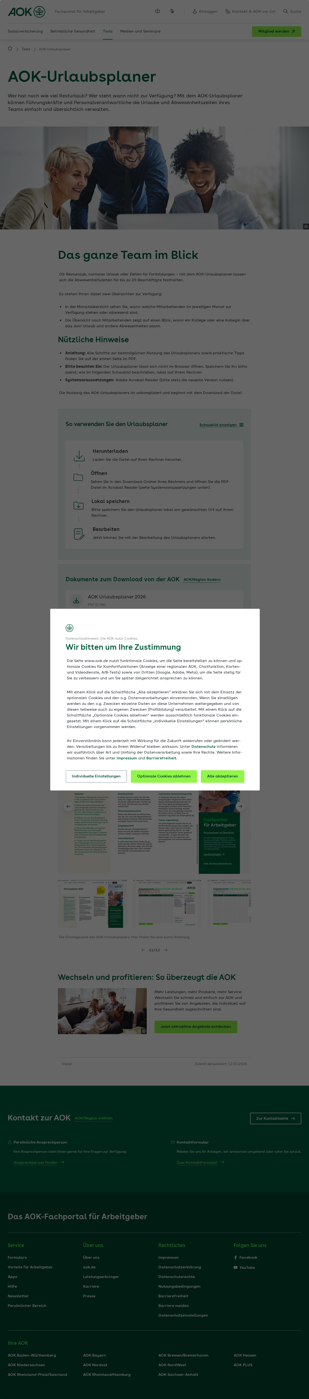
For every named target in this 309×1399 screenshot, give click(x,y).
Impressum (127, 758)
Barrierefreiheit (161, 758)
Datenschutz (203, 747)
